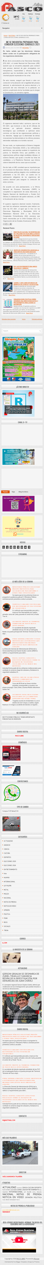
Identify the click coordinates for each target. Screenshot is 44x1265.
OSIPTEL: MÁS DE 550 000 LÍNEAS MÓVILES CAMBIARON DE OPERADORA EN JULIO (25, 679)
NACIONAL (12, 35)
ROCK (6, 922)
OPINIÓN (7, 910)
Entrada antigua (37, 319)
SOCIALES (7, 926)
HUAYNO (7, 878)
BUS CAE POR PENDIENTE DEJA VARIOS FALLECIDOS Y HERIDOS (25, 267)
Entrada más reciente (9, 319)
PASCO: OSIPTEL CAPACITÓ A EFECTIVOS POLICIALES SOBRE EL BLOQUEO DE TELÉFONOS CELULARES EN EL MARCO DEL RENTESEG (26, 662)
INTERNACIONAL (9, 882)
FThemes (36, 1262)
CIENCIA (6, 849)
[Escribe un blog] (6, 224)
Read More (22, 246)
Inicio (23, 319)
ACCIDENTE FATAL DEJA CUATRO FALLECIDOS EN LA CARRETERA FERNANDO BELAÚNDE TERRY (25, 696)
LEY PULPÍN (7, 886)
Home (5, 35)
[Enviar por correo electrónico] (4, 224)
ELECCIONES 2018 (10, 865)
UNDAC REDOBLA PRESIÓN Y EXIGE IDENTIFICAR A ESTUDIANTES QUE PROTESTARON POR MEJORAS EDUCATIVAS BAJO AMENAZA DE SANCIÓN (26, 642)
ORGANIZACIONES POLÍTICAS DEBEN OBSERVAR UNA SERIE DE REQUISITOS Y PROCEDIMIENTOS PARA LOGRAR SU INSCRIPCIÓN (26, 301)
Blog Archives (23, 492)
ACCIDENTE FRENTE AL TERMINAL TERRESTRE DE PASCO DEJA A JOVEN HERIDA (26, 623)
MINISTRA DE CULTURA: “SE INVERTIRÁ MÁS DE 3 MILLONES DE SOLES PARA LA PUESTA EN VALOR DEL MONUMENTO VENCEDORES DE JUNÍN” (27, 234)
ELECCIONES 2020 (10, 861)
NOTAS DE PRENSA (10, 902)
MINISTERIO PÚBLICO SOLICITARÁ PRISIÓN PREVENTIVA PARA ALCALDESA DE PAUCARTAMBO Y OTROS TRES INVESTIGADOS (21, 1036)
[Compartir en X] (8, 224)
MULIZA (6, 894)
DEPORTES (7, 857)
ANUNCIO (7, 845)
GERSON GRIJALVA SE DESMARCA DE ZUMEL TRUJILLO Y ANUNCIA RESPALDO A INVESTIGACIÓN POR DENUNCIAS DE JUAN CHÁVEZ (20, 977)
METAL (6, 890)
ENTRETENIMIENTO (10, 869)
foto (5, 874)
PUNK (6, 918)
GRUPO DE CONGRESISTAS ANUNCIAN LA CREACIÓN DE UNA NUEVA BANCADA (26, 251)
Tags (13, 492)
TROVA (6, 930)
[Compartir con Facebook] (11, 224)
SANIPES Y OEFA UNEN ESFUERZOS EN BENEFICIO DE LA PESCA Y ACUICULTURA (26, 283)
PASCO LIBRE (21, 1259)
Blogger (36, 1259)
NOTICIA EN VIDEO (10, 906)
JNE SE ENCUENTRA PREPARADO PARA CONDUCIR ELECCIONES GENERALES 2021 (22, 43)
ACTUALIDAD (8, 841)
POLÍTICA (7, 914)
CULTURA (7, 853)
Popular (5, 492)
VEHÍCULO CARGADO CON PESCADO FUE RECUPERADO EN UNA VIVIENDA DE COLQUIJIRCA (26, 606)
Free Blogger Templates (20, 1262)
